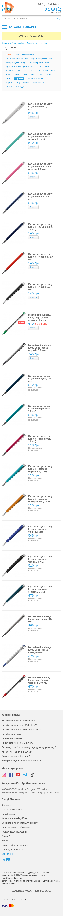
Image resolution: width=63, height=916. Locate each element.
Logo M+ (19, 78)
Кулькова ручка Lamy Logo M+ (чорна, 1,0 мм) (40, 287)
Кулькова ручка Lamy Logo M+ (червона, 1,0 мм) (40, 257)
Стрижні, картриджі (15, 86)
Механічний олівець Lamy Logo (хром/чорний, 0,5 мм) (39, 348)
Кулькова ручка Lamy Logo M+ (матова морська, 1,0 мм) (40, 469)
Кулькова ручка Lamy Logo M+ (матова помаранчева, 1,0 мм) (40, 499)
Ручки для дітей (35, 78)
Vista (40, 74)
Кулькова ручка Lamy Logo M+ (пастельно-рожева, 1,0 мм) (40, 166)
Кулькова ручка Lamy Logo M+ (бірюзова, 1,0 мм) (40, 408)
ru (3, 860)
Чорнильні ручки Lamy (42, 58)
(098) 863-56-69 (49, 4)
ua (8, 860)
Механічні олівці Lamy (17, 58)
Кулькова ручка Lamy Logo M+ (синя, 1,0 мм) (40, 196)
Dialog (49, 74)
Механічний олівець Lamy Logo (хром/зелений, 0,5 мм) (39, 317)
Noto (45, 70)
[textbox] (29, 18)
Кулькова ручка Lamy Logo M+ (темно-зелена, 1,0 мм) (40, 589)
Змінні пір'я (38, 82)
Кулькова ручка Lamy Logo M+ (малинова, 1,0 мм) (40, 439)
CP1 (18, 70)
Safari (8, 74)
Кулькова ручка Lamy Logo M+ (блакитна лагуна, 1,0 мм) (40, 136)
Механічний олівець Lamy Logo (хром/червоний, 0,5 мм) (39, 680)
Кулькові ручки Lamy (38, 62)
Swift (25, 74)
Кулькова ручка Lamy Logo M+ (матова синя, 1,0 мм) (40, 529)
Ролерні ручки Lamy (15, 62)
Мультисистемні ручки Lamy (19, 66)
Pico (53, 70)
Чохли (26, 82)
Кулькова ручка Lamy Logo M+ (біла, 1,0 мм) (40, 106)
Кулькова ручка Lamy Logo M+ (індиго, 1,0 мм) (40, 378)
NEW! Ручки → (31, 36)
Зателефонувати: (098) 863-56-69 (31, 891)
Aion (46, 66)
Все (9, 54)
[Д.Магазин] (8, 7)
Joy (24, 70)
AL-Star (9, 70)
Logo (32, 70)
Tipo (33, 74)
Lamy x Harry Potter (24, 54)
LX (38, 70)
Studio (17, 74)
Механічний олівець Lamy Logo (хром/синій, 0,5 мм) (39, 650)
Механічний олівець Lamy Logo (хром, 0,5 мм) (40, 619)
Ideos (8, 78)
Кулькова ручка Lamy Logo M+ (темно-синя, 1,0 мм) (40, 227)
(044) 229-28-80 (18, 875)
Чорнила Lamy (13, 82)
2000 (39, 66)
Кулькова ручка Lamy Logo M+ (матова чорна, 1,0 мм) (40, 559)
